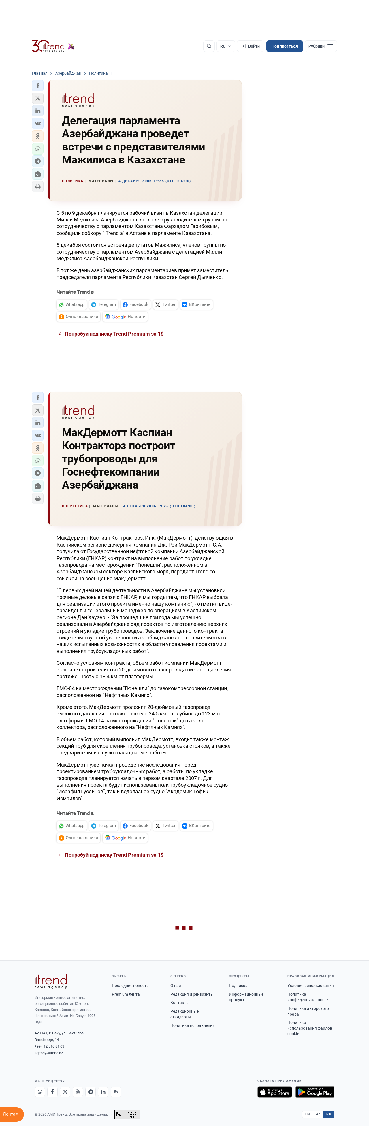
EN (307, 1114)
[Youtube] (78, 1092)
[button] (37, 85)
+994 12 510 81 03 (49, 1046)
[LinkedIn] (103, 1092)
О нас (175, 985)
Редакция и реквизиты (192, 994)
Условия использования (310, 985)
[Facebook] (52, 1092)
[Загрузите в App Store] (274, 1092)
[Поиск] (209, 46)
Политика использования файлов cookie (309, 1028)
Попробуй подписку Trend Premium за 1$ (113, 334)
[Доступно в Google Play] (314, 1092)
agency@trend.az (49, 1053)
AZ (318, 1114)
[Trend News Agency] (51, 981)
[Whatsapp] (40, 1092)
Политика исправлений (192, 1025)
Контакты (179, 1002)
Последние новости (130, 985)
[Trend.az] (53, 46)
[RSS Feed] (116, 1092)
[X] (65, 1092)
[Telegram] (90, 1092)
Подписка (238, 985)
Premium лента (126, 994)
